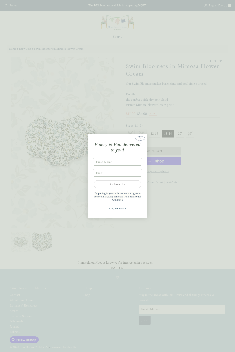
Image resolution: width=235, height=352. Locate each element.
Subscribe (117, 184)
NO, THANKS (117, 208)
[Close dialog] (140, 138)
